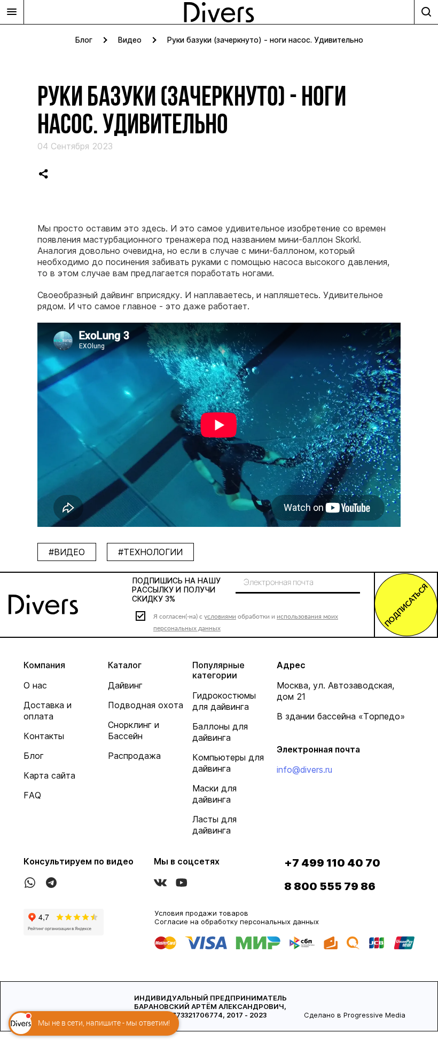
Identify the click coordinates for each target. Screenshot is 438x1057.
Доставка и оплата (48, 711)
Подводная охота (145, 705)
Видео (130, 39)
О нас (35, 685)
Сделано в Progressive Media (354, 1015)
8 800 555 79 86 (330, 886)
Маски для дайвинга (214, 794)
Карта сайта (49, 775)
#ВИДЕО (67, 552)
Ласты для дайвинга (214, 825)
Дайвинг (125, 685)
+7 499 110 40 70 (332, 862)
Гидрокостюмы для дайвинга (224, 701)
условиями (220, 616)
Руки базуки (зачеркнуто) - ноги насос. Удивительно (265, 39)
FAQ (32, 795)
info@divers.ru (304, 769)
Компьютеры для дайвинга (228, 763)
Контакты (44, 736)
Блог (83, 39)
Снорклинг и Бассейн (133, 730)
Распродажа (134, 755)
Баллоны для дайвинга (220, 732)
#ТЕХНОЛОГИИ (150, 552)
